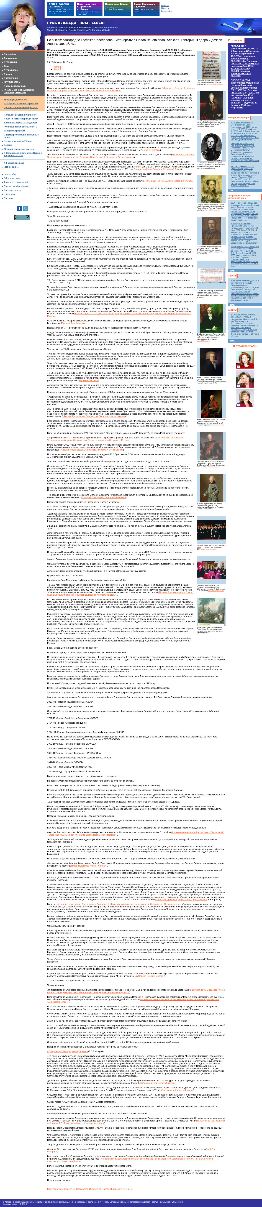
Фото (6, 66)
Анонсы (232, 310)
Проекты (235, 40)
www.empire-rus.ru (217, 425)
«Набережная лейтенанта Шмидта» (157, 1083)
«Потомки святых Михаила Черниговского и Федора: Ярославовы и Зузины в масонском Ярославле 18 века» (115, 438)
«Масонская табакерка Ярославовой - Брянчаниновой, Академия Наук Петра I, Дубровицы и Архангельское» (121, 155)
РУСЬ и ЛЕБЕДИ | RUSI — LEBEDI (75, 23)
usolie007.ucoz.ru (203, 341)
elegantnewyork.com (208, 549)
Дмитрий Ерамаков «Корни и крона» (88, 866)
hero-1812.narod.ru (212, 210)
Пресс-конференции (14, 86)
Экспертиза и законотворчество (21, 103)
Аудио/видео (11, 70)
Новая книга (10, 194)
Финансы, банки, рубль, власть (20, 127)
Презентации (11, 78)
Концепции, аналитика (15, 99)
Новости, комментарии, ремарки (21, 119)
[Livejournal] (25, 207)
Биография (10, 54)
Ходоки (232, 276)
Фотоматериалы (245, 346)
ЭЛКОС (23, 1204)
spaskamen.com (216, 84)
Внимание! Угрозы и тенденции (20, 122)
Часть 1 (57, 67)
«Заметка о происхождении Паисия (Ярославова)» (181, 899)
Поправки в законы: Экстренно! (20, 115)
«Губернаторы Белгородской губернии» (67, 1051)
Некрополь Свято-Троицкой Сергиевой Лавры (158, 169)
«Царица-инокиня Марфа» (150, 976)
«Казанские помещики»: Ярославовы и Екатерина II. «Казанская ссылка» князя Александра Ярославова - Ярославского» (117, 904)
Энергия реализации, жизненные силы (239, 196)
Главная (165, 5)
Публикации (10, 62)
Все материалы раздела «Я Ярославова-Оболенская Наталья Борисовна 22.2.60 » (89, 1189)
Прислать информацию (16, 186)
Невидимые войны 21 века (18, 141)
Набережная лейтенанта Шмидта (176, 1090)
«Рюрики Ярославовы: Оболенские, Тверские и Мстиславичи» (94, 416)
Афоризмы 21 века (14, 163)
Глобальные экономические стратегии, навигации (19, 91)
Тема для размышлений (16, 182)
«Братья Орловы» (151, 150)
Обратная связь (12, 178)
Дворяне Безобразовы (73, 323)
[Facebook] (19, 207)
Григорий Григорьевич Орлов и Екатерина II (104, 497)
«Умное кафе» (11, 167)
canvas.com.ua (213, 467)
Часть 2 (57, 69)
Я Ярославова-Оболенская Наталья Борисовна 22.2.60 (23, 154)
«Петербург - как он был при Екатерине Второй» (169, 181)
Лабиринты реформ (238, 117)
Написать (165, 8)
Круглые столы (12, 82)
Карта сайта (10, 174)
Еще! (232, 190)
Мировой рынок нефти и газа (19, 149)
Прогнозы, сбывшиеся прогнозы (21, 107)
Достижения (10, 58)
